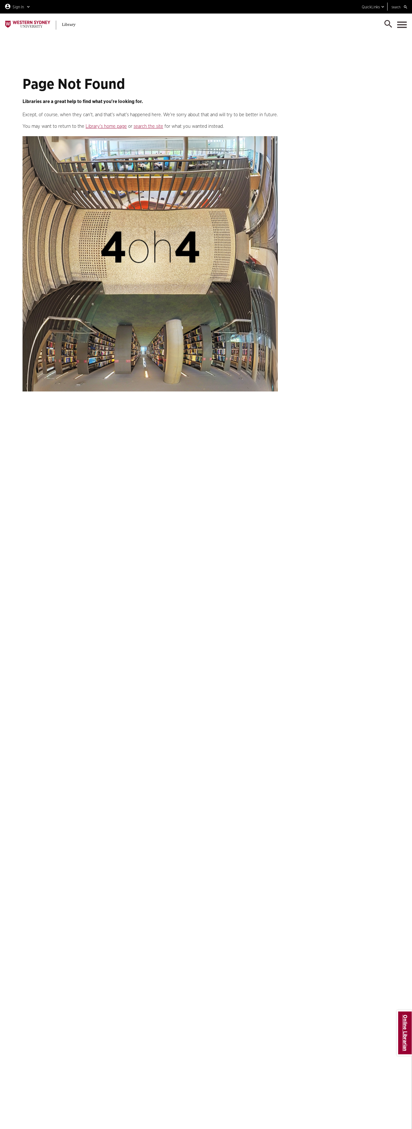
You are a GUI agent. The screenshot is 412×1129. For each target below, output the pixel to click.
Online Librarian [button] (404, 1033)
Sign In (18, 7)
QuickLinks (371, 7)
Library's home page (106, 126)
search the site (148, 126)
